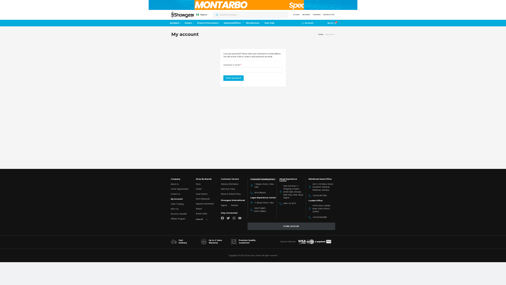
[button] (308, 23)
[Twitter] (228, 218)
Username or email (236, 64)
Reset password (233, 78)
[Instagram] (234, 218)
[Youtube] (239, 218)
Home (320, 34)
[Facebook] (222, 218)
